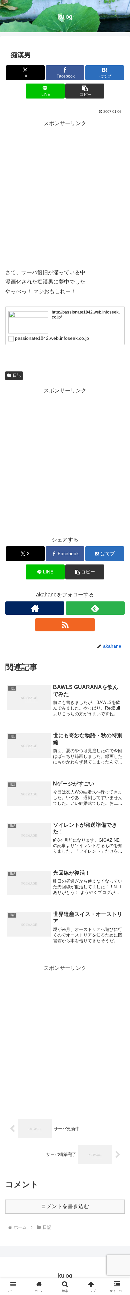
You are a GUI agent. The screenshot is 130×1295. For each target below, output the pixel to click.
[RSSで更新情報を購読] (64, 624)
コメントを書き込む (65, 1206)
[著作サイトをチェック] (34, 608)
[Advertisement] (65, 193)
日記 (17, 375)
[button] (84, 91)
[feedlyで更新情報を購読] (95, 608)
